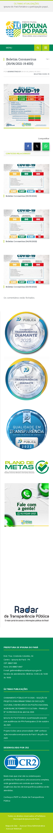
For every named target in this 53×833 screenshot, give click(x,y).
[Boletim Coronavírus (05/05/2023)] (26, 179)
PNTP (16, 797)
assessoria (35, 779)
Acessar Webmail (13, 828)
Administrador (14, 71)
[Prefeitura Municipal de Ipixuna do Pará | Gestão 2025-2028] (26, 28)
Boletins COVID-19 (41, 74)
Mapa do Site (11, 825)
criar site (21, 776)
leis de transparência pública (30, 786)
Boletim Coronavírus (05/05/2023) (21, 196)
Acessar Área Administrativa (32, 825)
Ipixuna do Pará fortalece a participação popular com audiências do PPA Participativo (27, 6)
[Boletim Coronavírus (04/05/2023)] (26, 224)
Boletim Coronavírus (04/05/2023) (21, 241)
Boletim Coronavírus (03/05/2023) (21, 286)
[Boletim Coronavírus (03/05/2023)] (26, 269)
